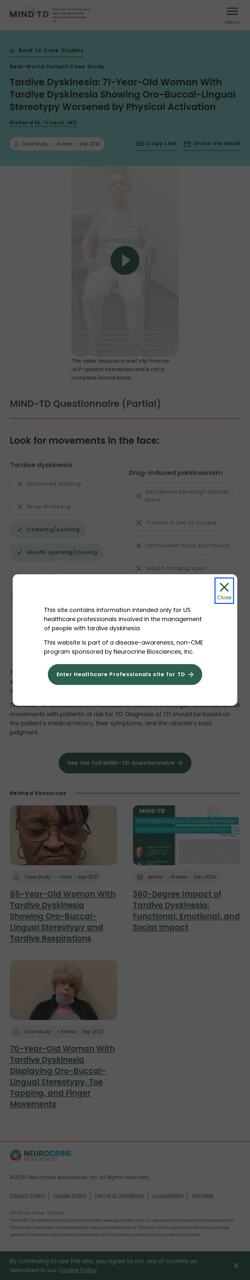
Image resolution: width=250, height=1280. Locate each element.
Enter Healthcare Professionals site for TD (121, 674)
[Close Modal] (224, 590)
